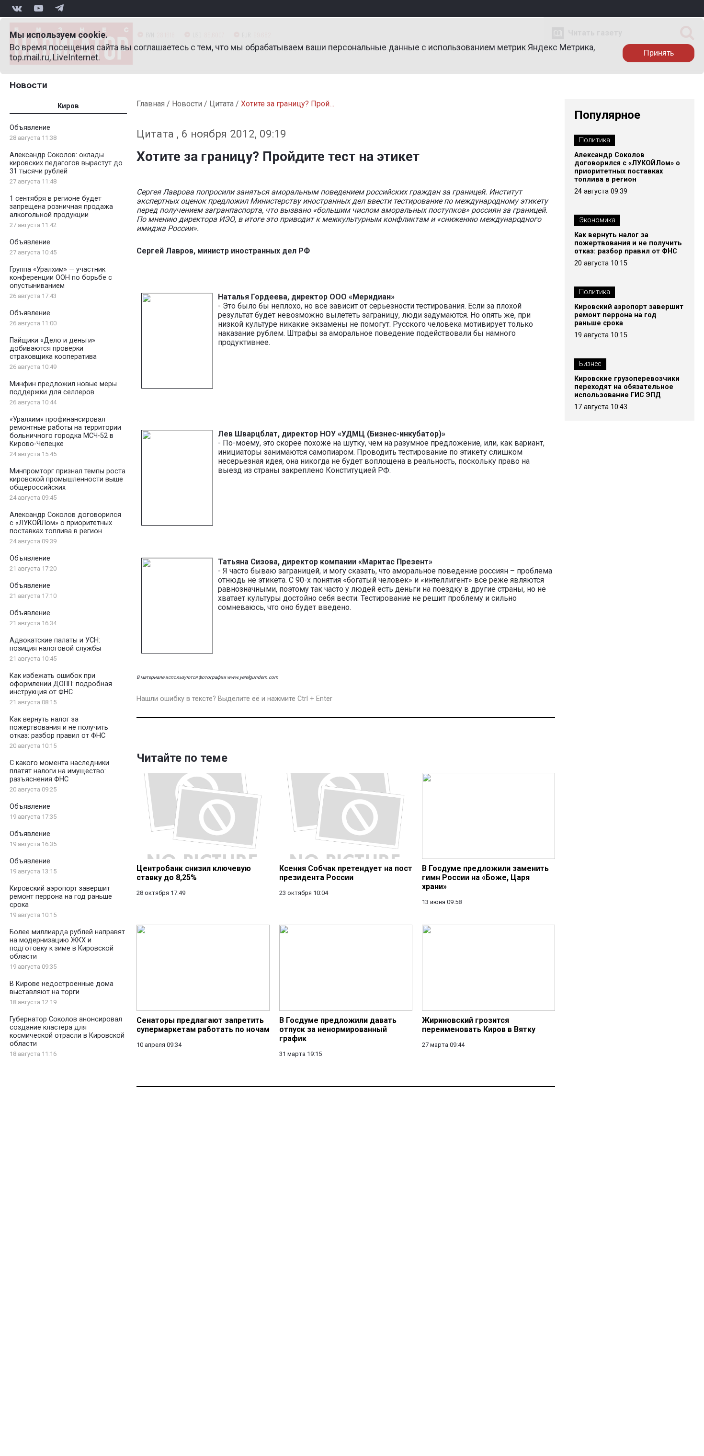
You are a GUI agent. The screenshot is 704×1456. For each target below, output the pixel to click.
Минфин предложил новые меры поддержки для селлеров (63, 388)
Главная (150, 103)
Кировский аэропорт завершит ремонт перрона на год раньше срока (61, 896)
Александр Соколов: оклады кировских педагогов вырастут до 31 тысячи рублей (66, 163)
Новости (28, 85)
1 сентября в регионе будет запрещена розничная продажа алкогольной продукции (61, 207)
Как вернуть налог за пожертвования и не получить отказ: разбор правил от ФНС (59, 727)
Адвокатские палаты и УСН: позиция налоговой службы (55, 644)
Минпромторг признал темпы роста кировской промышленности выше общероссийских (67, 479)
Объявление (30, 128)
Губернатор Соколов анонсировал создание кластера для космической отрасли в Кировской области (67, 1031)
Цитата (221, 103)
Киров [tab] (68, 106)
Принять (659, 53)
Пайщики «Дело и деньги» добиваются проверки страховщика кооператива (53, 348)
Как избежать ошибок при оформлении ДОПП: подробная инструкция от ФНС (61, 684)
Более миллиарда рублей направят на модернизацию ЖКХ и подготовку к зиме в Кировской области (67, 944)
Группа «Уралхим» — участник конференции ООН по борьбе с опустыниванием (61, 277)
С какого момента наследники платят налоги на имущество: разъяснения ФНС (59, 771)
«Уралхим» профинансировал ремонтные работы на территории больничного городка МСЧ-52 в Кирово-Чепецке (65, 431)
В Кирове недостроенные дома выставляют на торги (62, 988)
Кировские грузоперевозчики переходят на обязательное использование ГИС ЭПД (627, 387)
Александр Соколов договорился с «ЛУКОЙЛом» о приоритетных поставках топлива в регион (65, 523)
